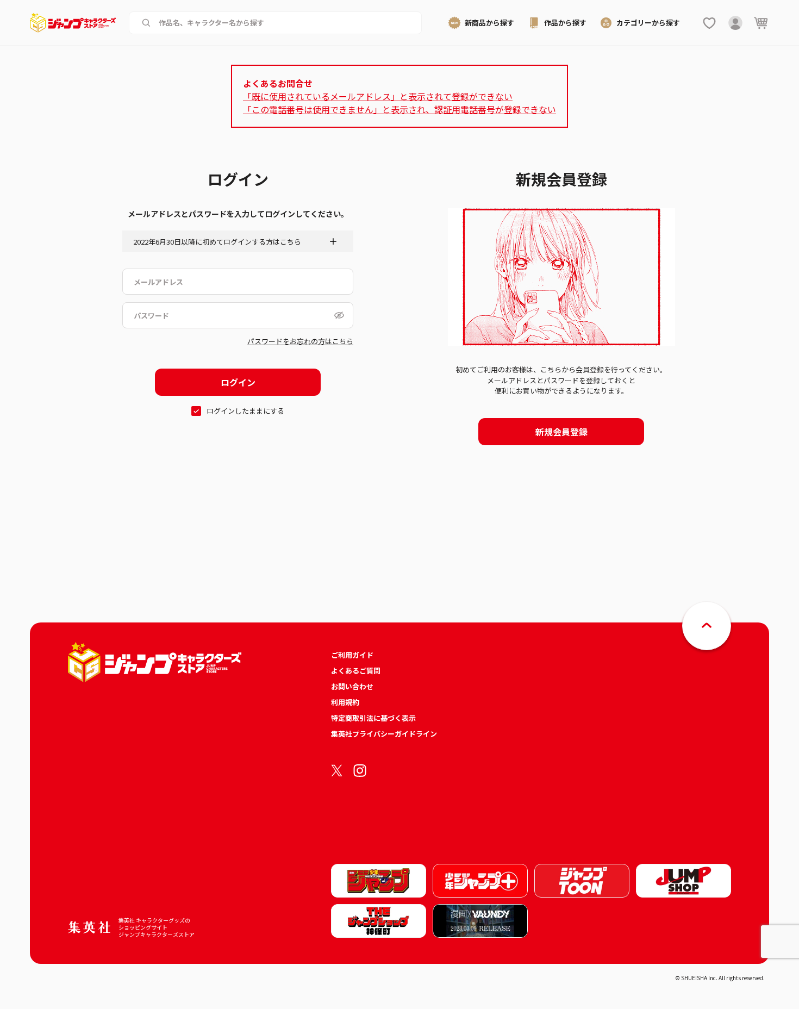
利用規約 (345, 702)
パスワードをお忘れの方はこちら (300, 341)
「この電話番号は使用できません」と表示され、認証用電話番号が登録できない (399, 109)
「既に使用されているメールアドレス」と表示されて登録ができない (378, 96)
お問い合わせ (352, 686)
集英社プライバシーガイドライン (384, 733)
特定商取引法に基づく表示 (373, 718)
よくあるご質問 (355, 670)
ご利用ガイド (352, 655)
